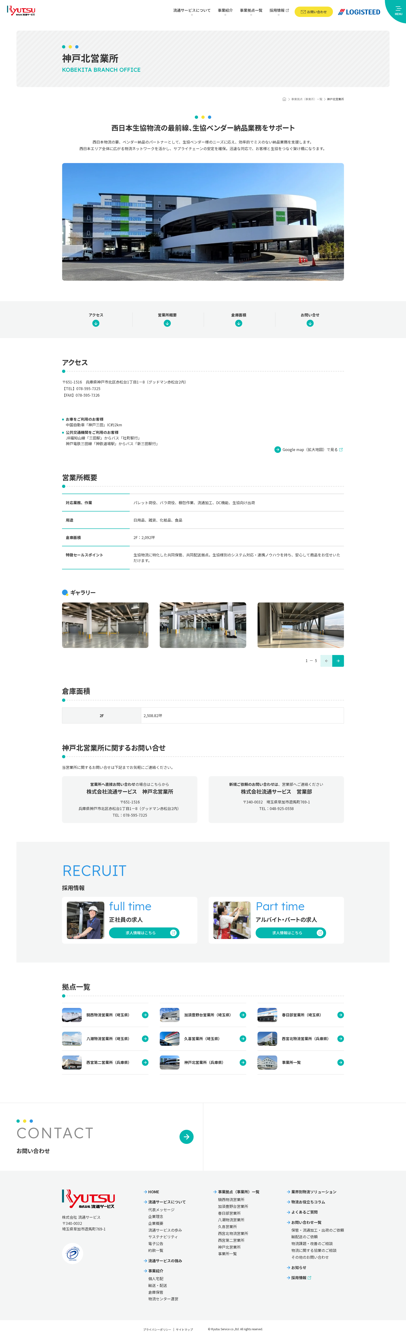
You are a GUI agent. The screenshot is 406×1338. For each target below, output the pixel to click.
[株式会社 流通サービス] (284, 99)
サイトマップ (184, 1329)
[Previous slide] (326, 661)
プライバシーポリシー (157, 1329)
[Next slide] (338, 661)
